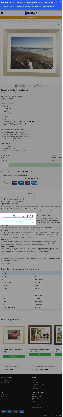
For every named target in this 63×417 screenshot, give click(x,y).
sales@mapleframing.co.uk (29, 7)
